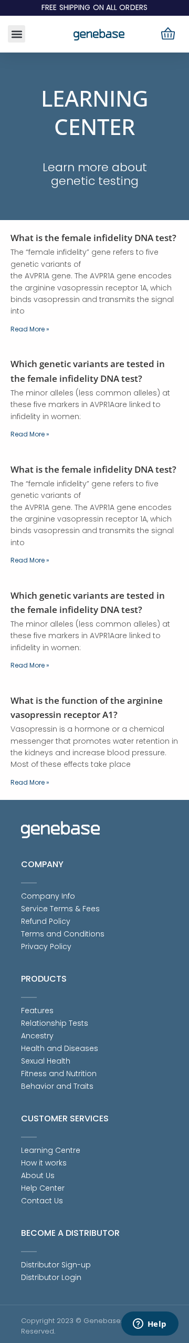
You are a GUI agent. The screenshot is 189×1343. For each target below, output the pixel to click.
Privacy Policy (46, 946)
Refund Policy (45, 921)
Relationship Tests (54, 1023)
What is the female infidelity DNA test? (93, 238)
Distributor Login (51, 1277)
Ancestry (37, 1035)
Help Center (43, 1188)
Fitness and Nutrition (59, 1073)
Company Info (48, 896)
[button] (16, 34)
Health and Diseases (59, 1048)
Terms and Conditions (62, 934)
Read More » (29, 329)
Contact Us (42, 1200)
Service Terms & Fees (60, 908)
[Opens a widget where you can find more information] (149, 1324)
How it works (44, 1163)
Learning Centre (50, 1150)
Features (37, 1010)
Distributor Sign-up (56, 1264)
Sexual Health (45, 1061)
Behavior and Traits (57, 1086)
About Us (38, 1175)
